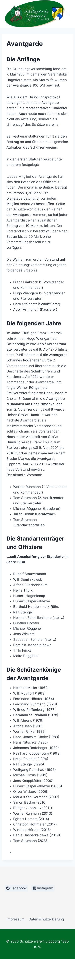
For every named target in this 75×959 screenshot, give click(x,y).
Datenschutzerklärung (46, 919)
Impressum (15, 919)
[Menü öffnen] (68, 14)
